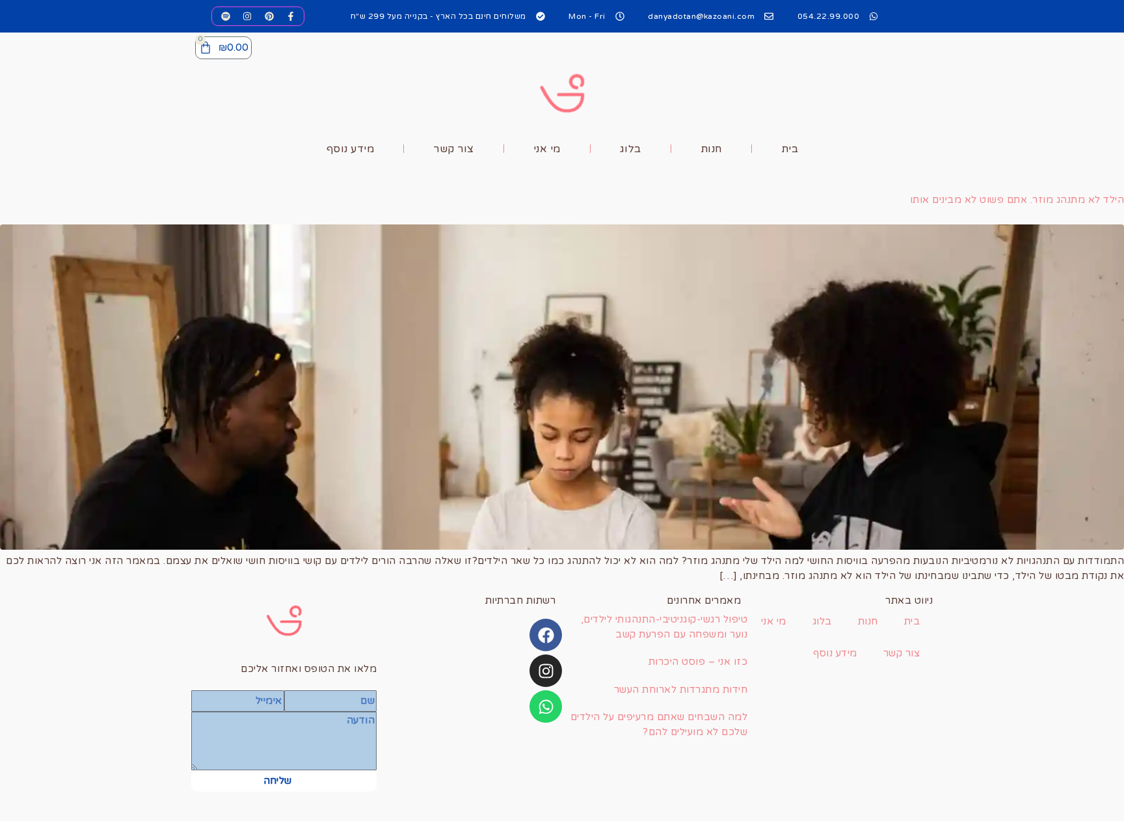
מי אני (547, 148)
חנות (711, 148)
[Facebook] (545, 635)
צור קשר (453, 148)
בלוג (630, 148)
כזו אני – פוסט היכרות (698, 661)
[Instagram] (247, 16)
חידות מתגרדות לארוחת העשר (681, 689)
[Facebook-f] (291, 16)
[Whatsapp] (545, 706)
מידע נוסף (351, 148)
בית (790, 148)
